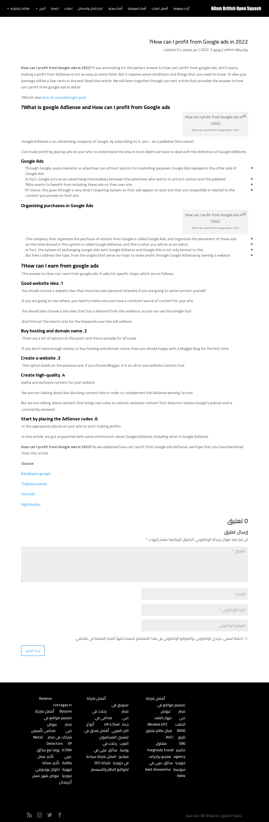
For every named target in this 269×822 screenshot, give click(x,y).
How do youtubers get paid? (53, 97)
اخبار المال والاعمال (90, 9)
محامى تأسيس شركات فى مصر (51, 734)
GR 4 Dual (112, 724)
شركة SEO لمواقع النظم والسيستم (110, 766)
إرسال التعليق (33, 650)
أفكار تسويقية (137, 9)
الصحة (55, 9)
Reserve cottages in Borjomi (55, 705)
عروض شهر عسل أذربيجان (52, 779)
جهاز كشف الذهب (169, 721)
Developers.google (36, 473)
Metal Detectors (48, 740)
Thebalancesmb (34, 483)
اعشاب (68, 9)
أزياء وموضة (181, 9)
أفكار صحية (115, 9)
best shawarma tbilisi (165, 772)
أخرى (42, 9)
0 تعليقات (171, 49)
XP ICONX (67, 746)
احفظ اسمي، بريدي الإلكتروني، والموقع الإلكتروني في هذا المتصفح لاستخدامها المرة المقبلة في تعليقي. (159, 638)
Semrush (28, 493)
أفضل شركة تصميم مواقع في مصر (53, 717)
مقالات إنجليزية (20, 9)
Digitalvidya (31, 504)
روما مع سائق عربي (54, 753)
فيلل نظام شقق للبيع (165, 734)
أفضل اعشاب (160, 9)
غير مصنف (189, 49)
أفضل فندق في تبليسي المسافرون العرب (106, 737)
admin (229, 49)
